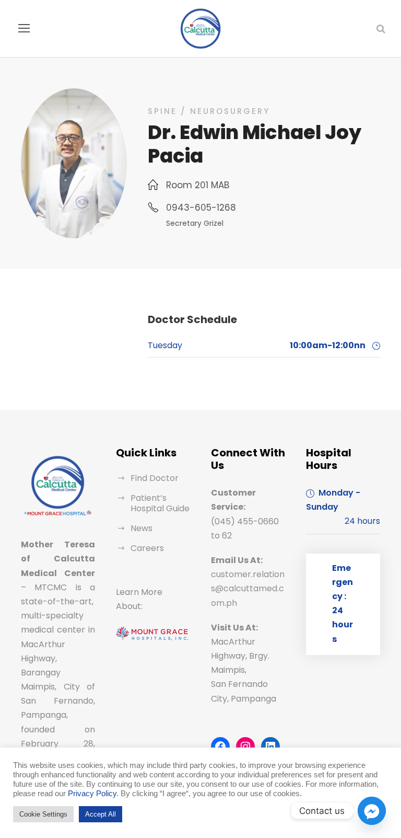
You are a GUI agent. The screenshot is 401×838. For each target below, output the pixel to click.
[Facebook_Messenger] (372, 811)
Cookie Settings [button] (43, 814)
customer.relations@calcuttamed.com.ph (248, 588)
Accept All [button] (100, 814)
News (141, 528)
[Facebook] (220, 746)
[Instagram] (245, 746)
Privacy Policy (92, 793)
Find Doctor (155, 478)
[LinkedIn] (270, 746)
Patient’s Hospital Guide (160, 503)
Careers (147, 548)
